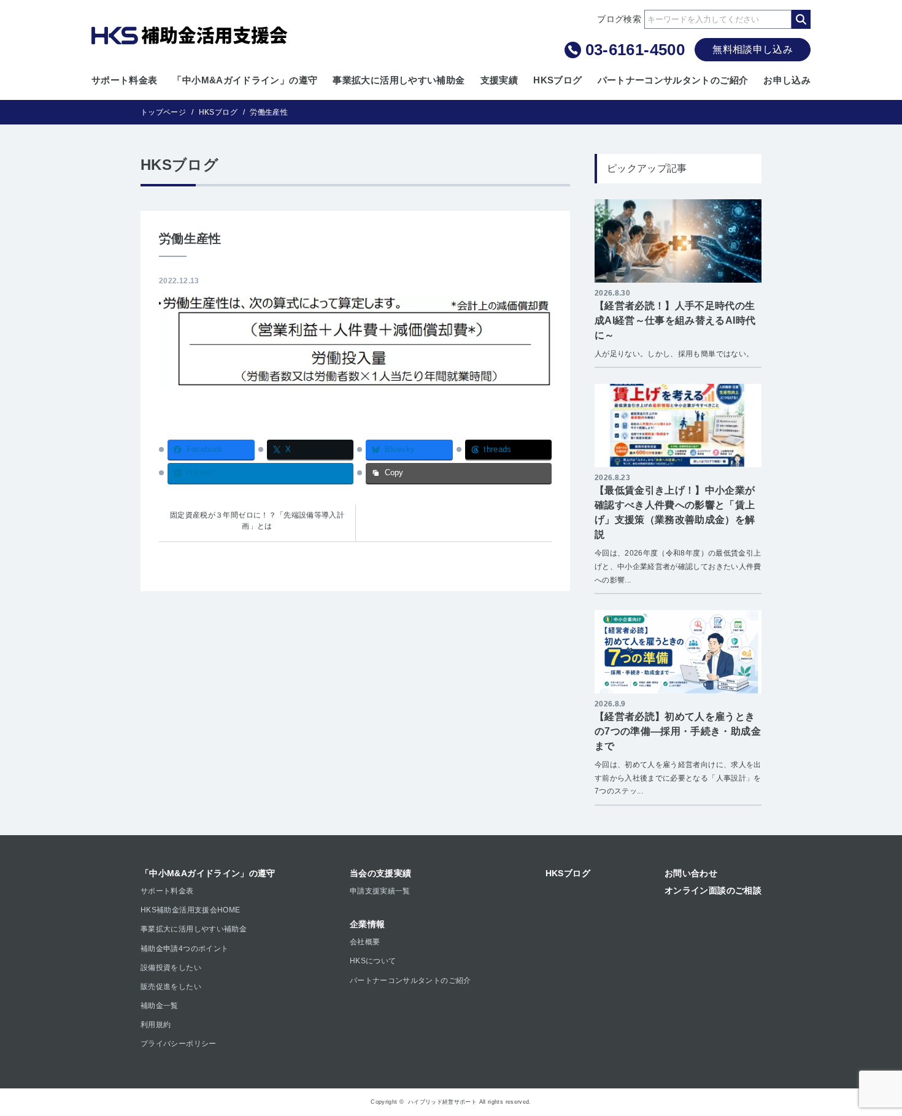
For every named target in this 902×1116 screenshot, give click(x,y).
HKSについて (373, 961)
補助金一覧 (160, 1005)
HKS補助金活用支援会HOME (190, 910)
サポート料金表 (124, 80)
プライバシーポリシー (179, 1043)
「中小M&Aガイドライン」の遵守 (244, 80)
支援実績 (499, 80)
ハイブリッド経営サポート (442, 1102)
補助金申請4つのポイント (184, 948)
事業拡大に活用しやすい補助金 (398, 80)
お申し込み (787, 80)
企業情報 (367, 924)
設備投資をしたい (171, 967)
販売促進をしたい (171, 986)
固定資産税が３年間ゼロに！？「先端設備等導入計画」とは (257, 520)
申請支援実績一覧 (380, 891)
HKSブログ (557, 80)
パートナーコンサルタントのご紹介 (673, 80)
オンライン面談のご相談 (713, 890)
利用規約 (156, 1024)
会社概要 (365, 942)
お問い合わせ (691, 873)
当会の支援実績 (381, 873)
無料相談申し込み (752, 49)
